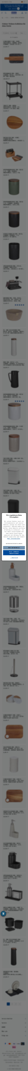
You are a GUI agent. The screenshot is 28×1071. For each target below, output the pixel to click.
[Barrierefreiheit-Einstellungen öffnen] (3, 913)
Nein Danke (14, 547)
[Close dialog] (25, 523)
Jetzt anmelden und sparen (14, 535)
